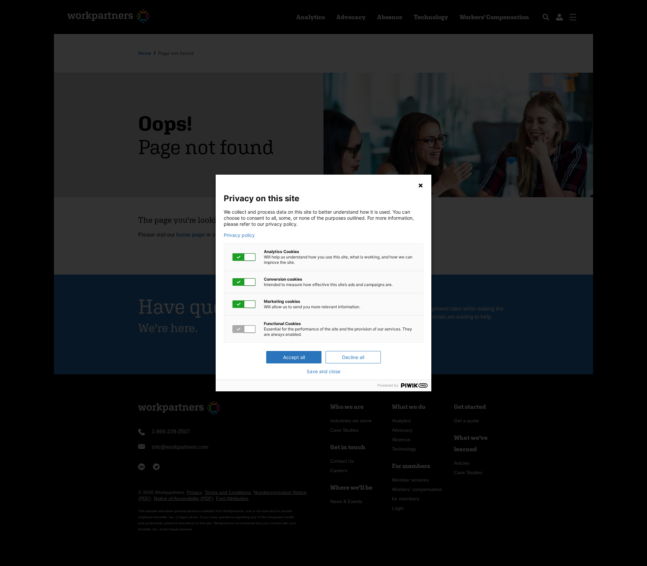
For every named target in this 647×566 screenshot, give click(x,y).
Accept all (294, 357)
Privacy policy (239, 235)
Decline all (353, 357)
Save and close (323, 371)
